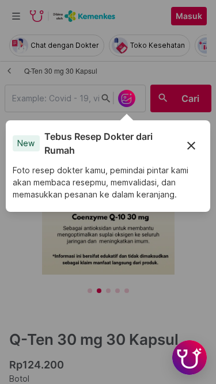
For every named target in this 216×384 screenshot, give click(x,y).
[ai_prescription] (126, 98)
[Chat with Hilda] (189, 357)
